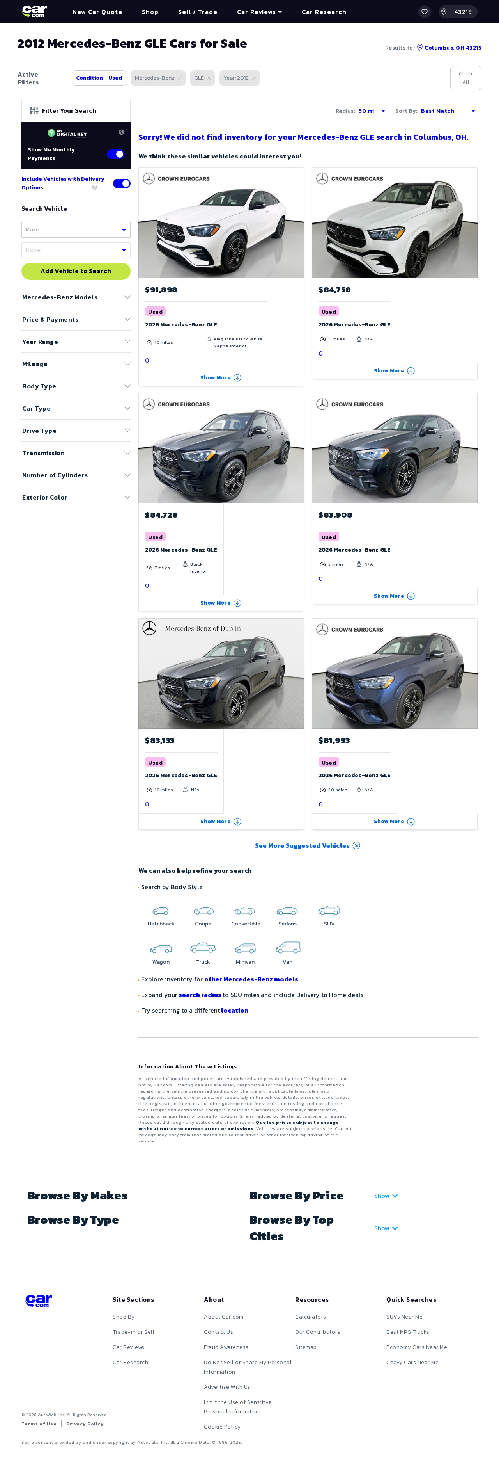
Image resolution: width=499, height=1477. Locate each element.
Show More (215, 378)
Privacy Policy (85, 1423)
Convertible (245, 924)
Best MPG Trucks (408, 1332)
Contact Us (218, 1332)
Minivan (245, 962)
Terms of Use (39, 1423)
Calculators (310, 1317)
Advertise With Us (227, 1387)
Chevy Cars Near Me (412, 1362)
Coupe (203, 924)
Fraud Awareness (226, 1347)
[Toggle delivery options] (122, 183)
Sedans (287, 924)
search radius (200, 994)
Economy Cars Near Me (416, 1347)
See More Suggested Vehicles (302, 845)
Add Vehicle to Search (76, 271)
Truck (203, 962)
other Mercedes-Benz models (251, 979)
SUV (329, 924)
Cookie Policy (222, 1427)
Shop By (124, 1317)
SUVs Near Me (404, 1317)
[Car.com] (34, 12)
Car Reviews (129, 1347)
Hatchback (161, 924)
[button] (424, 11)
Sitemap (306, 1347)
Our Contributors (317, 1332)
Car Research (130, 1362)
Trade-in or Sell (133, 1332)
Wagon (161, 962)
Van (287, 962)
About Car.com (224, 1317)
